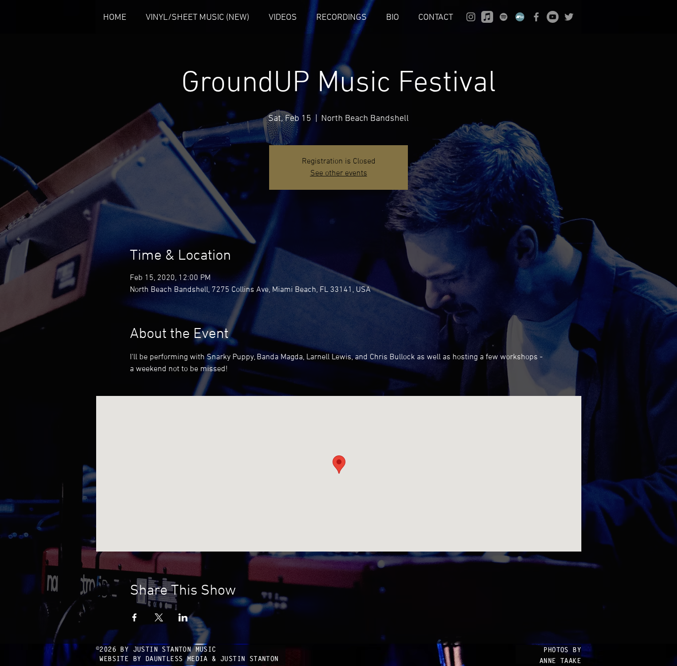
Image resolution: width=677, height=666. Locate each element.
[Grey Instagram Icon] (471, 17)
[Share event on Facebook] (134, 617)
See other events (338, 173)
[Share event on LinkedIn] (183, 617)
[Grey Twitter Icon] (569, 17)
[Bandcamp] (520, 17)
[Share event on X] (159, 617)
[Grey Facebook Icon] (536, 17)
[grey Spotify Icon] (503, 17)
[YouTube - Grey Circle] (553, 17)
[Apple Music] (487, 17)
